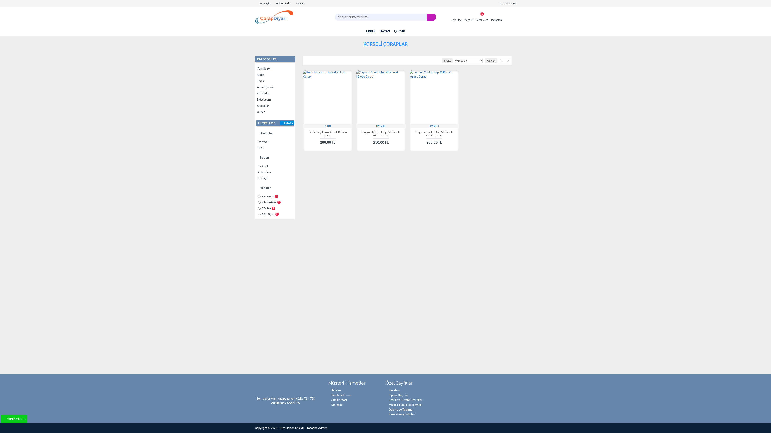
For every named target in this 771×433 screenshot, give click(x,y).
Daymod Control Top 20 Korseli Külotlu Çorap (434, 134)
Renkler (265, 188)
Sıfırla (288, 123)
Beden (264, 157)
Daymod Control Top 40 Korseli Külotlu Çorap (381, 134)
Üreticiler (266, 133)
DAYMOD (381, 126)
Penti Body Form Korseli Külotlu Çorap (328, 134)
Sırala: (447, 60)
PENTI (327, 126)
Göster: (491, 60)
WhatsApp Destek (16, 419)
